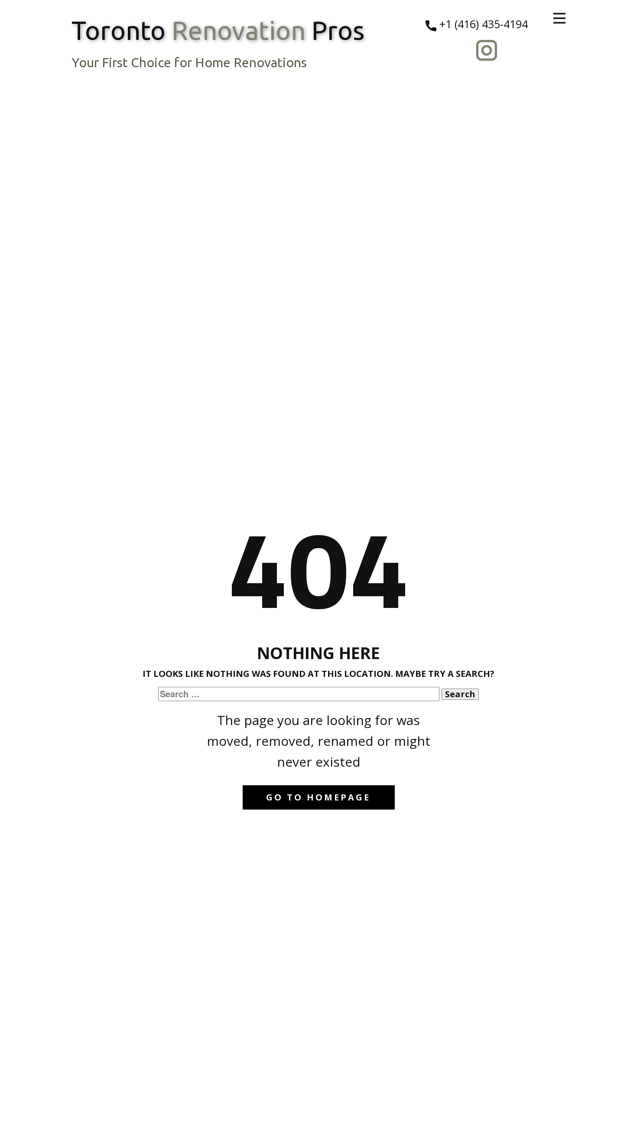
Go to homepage (318, 797)
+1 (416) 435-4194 (482, 23)
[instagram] (487, 50)
